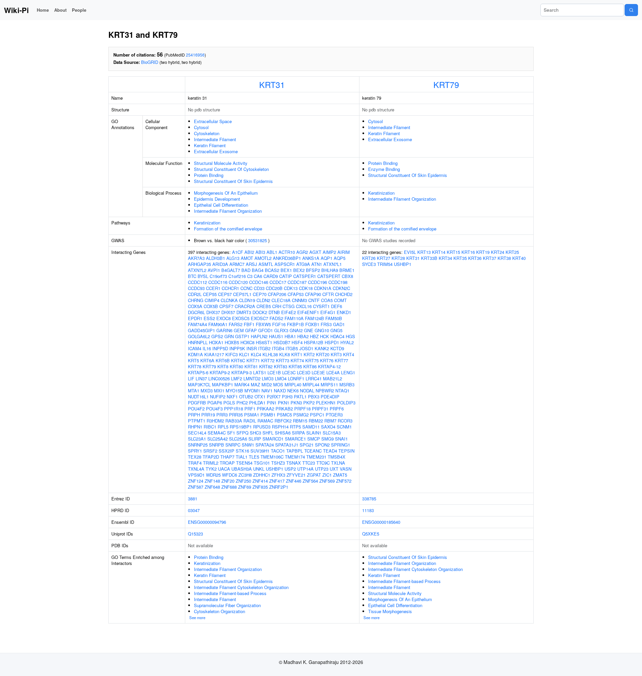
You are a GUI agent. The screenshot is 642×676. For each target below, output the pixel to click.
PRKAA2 (265, 408)
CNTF (314, 300)
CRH (276, 306)
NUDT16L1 (198, 396)
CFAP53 (296, 294)
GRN (229, 336)
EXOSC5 (240, 318)
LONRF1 (296, 378)
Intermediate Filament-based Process (230, 593)
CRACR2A (245, 306)
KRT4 (348, 354)
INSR (251, 348)
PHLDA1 (257, 402)
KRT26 (369, 258)
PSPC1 (317, 414)
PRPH (194, 414)
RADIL (249, 420)
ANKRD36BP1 (287, 258)
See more (197, 617)
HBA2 (303, 336)
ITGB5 (292, 348)
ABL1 (271, 252)
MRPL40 (293, 384)
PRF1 (249, 408)
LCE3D (303, 372)
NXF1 (232, 396)
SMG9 (327, 439)
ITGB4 (278, 348)
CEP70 (259, 294)
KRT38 (504, 258)
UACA (224, 469)
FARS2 (235, 324)
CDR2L (195, 294)
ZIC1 (327, 475)
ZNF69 (244, 487)
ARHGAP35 (199, 264)
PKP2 (309, 402)
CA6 (258, 276)
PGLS (229, 402)
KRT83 (280, 366)
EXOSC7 (259, 318)
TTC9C (323, 463)
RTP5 (295, 426)
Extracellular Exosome (216, 151)
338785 (369, 498)
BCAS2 (272, 270)
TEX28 (194, 457)
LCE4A (333, 372)
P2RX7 (274, 396)
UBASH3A (241, 469)
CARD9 (270, 276)
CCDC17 (278, 282)
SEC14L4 (197, 432)
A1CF (237, 252)
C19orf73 (218, 276)
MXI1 (219, 390)
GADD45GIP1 (201, 330)
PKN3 (296, 402)
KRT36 (474, 258)
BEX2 (299, 270)
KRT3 (336, 354)
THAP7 (227, 457)
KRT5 (193, 360)
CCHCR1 (230, 288)
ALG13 (232, 258)
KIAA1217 (214, 354)
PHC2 (242, 402)
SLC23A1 (197, 439)
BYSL (203, 276)
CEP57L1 (242, 294)
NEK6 (293, 390)
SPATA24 (264, 445)
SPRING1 (340, 445)
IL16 (207, 348)
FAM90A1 (217, 324)
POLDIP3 (346, 402)
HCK (324, 336)
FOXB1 (312, 324)
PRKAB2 (284, 408)
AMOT (247, 258)
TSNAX (293, 463)
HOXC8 (247, 342)
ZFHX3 (278, 475)
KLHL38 (270, 354)
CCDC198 (337, 282)
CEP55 (210, 294)
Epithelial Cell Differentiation (221, 205)
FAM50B (333, 318)
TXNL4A (196, 469)
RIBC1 (210, 426)
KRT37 (489, 258)
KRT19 (483, 252)
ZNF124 (195, 481)
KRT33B (429, 258)
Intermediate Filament (215, 139)
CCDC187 (297, 282)
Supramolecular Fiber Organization (227, 605)
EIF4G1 (327, 312)
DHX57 (228, 312)
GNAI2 (296, 330)
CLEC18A (281, 300)
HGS (350, 336)
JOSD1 (306, 348)
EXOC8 (223, 318)
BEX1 (286, 270)
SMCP (313, 439)
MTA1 (193, 390)
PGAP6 (214, 402)
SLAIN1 (313, 432)
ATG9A (303, 264)
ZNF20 (227, 481)
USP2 (290, 469)
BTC (192, 276)
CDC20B (274, 288)
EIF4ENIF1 (308, 312)
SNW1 (248, 445)
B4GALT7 (230, 270)
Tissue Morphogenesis (390, 611)
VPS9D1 (196, 475)
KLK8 (284, 354)
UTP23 (321, 469)
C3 (249, 276)
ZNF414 (260, 481)
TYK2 (211, 469)
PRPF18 (302, 408)
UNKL (258, 469)
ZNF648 (212, 487)
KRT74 (297, 360)
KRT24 (497, 252)
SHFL (268, 432)
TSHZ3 (278, 463)
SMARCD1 (273, 439)
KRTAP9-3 (241, 372)
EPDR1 (195, 318)
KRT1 (296, 354)
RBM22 (316, 420)
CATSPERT (328, 276)
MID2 (266, 384)
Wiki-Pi (16, 10)
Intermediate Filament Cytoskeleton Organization (241, 587)
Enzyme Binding (384, 169)
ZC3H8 (245, 475)
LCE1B (274, 372)
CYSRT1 (321, 306)
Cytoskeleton (206, 133)
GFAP (251, 330)
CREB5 (263, 306)
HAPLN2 (259, 336)
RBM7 (330, 420)
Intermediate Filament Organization (228, 211)
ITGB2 (264, 348)
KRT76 (326, 360)
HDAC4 (337, 336)
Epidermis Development (217, 199)
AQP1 (326, 258)
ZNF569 (327, 481)
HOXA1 (216, 342)
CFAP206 (277, 294)
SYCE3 (369, 264)
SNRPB (216, 445)
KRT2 (309, 354)
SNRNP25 (198, 445)
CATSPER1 (304, 276)
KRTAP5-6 (198, 372)
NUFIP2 (217, 396)
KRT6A (207, 360)
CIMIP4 (212, 300)
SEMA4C (217, 432)
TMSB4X (336, 457)
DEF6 (336, 306)
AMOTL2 (263, 258)
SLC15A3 (332, 432)
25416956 (195, 55)
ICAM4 (194, 348)
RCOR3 (345, 420)
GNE (308, 330)
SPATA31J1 (286, 445)
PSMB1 (268, 414)
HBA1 (290, 336)
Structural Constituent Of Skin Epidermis (233, 181)
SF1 (231, 432)
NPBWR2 (325, 390)
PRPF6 (337, 408)
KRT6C (238, 360)
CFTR (328, 294)
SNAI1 (341, 439)
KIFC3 (231, 354)
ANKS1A (310, 258)
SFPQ (242, 432)
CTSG (289, 306)
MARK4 (241, 384)
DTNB (274, 312)
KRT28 (398, 258)
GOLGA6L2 (199, 336)
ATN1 (316, 264)
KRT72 (268, 360)
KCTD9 (337, 348)
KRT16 (468, 252)
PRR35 (236, 414)
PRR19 (208, 414)
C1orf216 (237, 276)
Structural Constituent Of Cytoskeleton (231, 169)
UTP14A (305, 469)
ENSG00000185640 (381, 522)
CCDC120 (238, 282)
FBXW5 (263, 324)
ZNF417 (277, 481)
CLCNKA (229, 300)
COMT (340, 300)
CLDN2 (263, 300)
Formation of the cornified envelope (228, 228)
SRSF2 (210, 451)
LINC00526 (219, 378)
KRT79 (446, 84)
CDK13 (291, 288)
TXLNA (338, 463)
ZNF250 (243, 481)
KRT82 (266, 366)
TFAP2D (211, 457)
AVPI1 (214, 270)
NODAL (307, 390)
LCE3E (318, 372)
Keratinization (381, 193)
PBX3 (313, 396)
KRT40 (519, 258)
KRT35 (460, 258)
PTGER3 (334, 414)
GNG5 (336, 330)
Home (43, 10)
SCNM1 (344, 426)
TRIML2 (210, 463)
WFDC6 (229, 475)
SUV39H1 (260, 451)
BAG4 (257, 270)
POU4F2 (196, 408)
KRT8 (222, 366)
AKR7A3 (196, 258)
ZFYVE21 (296, 475)
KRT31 (272, 84)
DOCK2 (259, 312)
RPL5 (223, 426)
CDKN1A (322, 288)
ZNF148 (212, 481)
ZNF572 (343, 481)
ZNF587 (195, 487)
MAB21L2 (332, 378)
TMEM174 (295, 457)
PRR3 (222, 414)
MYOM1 (252, 390)
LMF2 (236, 378)
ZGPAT (314, 475)
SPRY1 (195, 451)
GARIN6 (224, 330)
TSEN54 (244, 463)
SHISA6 (283, 432)
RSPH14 (280, 426)
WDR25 (213, 475)
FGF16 (279, 324)
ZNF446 (293, 481)
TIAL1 (241, 457)
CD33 (259, 288)
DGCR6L (196, 312)
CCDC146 (258, 282)
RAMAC (265, 420)
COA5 (327, 300)
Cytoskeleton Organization (219, 611)
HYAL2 (347, 342)
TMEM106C (272, 457)
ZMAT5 (340, 475)
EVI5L (410, 252)
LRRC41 (314, 378)
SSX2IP (226, 451)
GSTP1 (242, 336)
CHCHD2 (343, 294)
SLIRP (254, 439)
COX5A (195, 306)
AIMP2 (329, 252)
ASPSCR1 (285, 264)
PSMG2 (301, 414)
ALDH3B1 (215, 258)
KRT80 (236, 366)
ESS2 (209, 318)
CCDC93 (196, 288)
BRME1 (346, 270)
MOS (278, 384)
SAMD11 (311, 426)
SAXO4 (328, 426)
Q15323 (195, 533)
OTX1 (259, 396)
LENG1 (348, 372)
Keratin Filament (210, 145)
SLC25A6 (238, 439)
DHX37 (213, 312)
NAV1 (267, 390)
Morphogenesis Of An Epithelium (226, 193)
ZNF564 (310, 481)
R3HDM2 (215, 420)
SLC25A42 (217, 439)
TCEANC (313, 451)
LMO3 (268, 378)
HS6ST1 (264, 342)
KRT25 (512, 252)
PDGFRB (197, 402)
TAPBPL (294, 451)
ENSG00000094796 (207, 522)
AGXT (315, 252)
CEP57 (225, 294)
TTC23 (308, 463)
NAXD (280, 390)
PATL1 (300, 396)
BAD (245, 270)
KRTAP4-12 (329, 366)
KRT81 (251, 366)
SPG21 (307, 445)
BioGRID (149, 62)
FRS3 (326, 324)
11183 (368, 510)
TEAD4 (330, 451)
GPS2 (217, 336)
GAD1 (339, 324)
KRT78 (194, 366)
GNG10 (322, 330)
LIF (191, 378)
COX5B (211, 306)
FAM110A (294, 318)
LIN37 (201, 378)
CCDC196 (317, 282)
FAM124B (314, 318)
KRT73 (282, 360)
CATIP (285, 276)
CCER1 (213, 288)
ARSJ (251, 264)
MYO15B (234, 390)
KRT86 (310, 366)
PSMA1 (251, 414)
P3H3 (287, 396)
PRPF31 (320, 408)
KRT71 (253, 360)
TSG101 (262, 463)
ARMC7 (236, 264)
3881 (192, 498)
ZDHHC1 (261, 475)
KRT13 (424, 252)
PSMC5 (284, 414)
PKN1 (283, 402)
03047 (194, 510)
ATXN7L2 (197, 270)
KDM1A (195, 354)
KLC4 (256, 354)
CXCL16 (304, 306)
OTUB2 (246, 396)
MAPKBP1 (222, 384)
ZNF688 (229, 487)
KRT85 (295, 366)
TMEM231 (316, 457)
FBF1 (249, 324)
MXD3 (207, 390)
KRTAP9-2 (220, 372)
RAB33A (233, 420)
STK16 (242, 451)
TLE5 (254, 457)
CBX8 (347, 276)
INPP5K (237, 348)
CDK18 (306, 288)
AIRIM (343, 252)
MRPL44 (311, 384)
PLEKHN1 (326, 402)
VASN (345, 469)
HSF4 (297, 342)
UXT (334, 469)
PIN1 (272, 402)
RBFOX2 (283, 420)
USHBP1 (274, 469)
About (60, 10)
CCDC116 (217, 282)
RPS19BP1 (241, 426)
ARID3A (220, 264)
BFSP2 (313, 270)
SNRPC (232, 445)
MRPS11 (329, 384)
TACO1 (278, 451)
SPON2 (322, 445)
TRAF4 (195, 463)
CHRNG (195, 300)
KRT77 (341, 360)
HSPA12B (313, 342)
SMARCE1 (295, 439)
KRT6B (223, 360)
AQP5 (339, 258)
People (79, 10)
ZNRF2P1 (278, 487)
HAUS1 (276, 336)
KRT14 (438, 252)
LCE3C (289, 372)
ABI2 (249, 252)
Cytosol (201, 127)
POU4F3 (214, 408)
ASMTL (265, 264)
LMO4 (281, 378)
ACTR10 (287, 252)
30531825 (257, 240)
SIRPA (298, 432)
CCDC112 (197, 282)
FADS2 (276, 318)
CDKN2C (341, 288)
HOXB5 (232, 342)
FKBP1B (295, 324)
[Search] (631, 10)
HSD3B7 (282, 342)
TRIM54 (385, 264)
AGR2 (302, 252)
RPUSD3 (262, 426)
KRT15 (453, 252)
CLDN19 (247, 300)
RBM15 (300, 420)
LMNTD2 (251, 378)
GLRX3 (281, 330)
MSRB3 (346, 384)
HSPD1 (332, 342)
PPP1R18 (233, 408)
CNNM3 (299, 300)
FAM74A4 (197, 324)
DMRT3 (243, 312)
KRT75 (312, 360)
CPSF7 (226, 306)
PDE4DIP (330, 396)
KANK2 (322, 348)
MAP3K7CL (199, 384)
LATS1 (259, 372)
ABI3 (260, 252)
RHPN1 (195, 426)
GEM (239, 330)
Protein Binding (208, 175)
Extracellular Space (213, 121)
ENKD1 (344, 312)
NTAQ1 (342, 390)
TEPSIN (346, 451)
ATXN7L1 (332, 264)
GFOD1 (265, 330)
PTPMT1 (196, 420)
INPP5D (220, 348)
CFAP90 (313, 294)
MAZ (255, 384)
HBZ (314, 336)
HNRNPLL (198, 342)
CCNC (246, 288)
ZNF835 (260, 487)
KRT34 (445, 258)
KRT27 (383, 258)
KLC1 (244, 354)
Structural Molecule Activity (220, 163)
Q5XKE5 (370, 533)
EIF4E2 (288, 312)
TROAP (227, 463)
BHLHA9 (329, 270)
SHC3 (255, 432)
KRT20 (322, 354)
